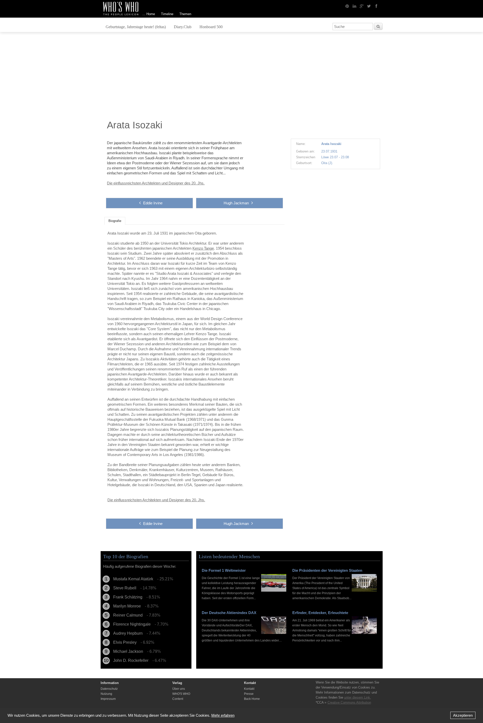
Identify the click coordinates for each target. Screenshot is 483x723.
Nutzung (106, 694)
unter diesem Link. (357, 697)
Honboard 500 (211, 27)
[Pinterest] (347, 6)
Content (177, 699)
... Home (148, 14)
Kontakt (249, 689)
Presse (249, 694)
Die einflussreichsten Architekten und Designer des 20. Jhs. (156, 183)
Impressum (108, 699)
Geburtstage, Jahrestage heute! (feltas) (136, 27)
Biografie (114, 221)
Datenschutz (109, 689)
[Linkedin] (354, 6)
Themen (185, 14)
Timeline (167, 14)
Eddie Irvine (153, 203)
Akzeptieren (463, 715)
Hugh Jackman (236, 203)
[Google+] (362, 6)
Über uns (178, 689)
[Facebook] (376, 6)
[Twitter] (369, 6)
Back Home (252, 699)
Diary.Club (182, 27)
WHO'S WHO (181, 694)
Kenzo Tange (203, 248)
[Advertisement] (241, 77)
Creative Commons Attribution (349, 702)
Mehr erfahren (222, 715)
